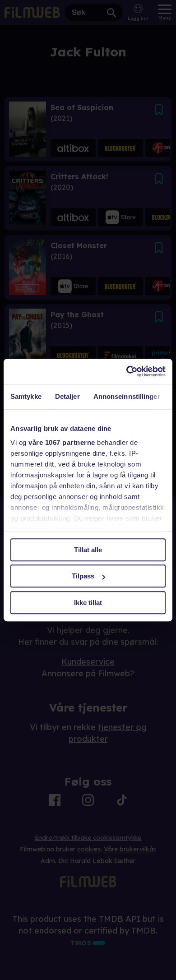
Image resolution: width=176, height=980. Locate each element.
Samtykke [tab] (26, 396)
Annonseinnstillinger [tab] (126, 396)
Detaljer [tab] (67, 396)
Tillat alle (88, 550)
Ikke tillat (88, 602)
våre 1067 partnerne (61, 442)
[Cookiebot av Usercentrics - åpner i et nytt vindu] (127, 371)
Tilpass (83, 576)
